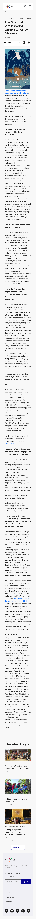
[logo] (11, 860)
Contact (8, 902)
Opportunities (11, 897)
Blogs (13, 11)
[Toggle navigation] (30, 6)
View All (16, 847)
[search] (24, 6)
